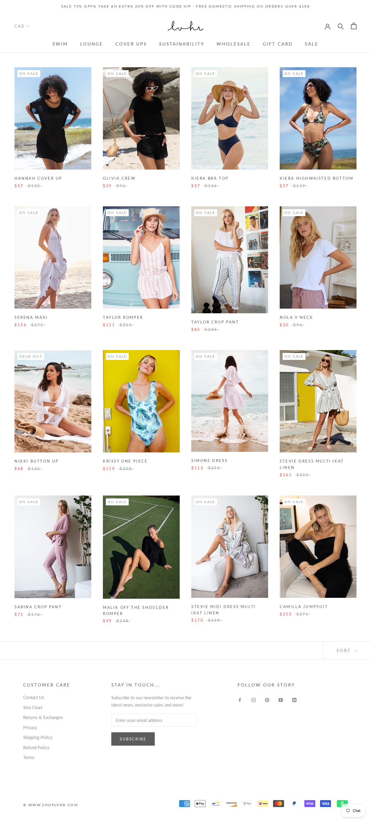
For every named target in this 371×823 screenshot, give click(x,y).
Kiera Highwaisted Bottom (316, 178)
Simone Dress (209, 460)
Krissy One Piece (125, 461)
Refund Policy (36, 747)
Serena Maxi (31, 317)
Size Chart (32, 707)
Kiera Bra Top (210, 178)
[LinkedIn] (294, 699)
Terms (28, 757)
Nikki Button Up (36, 461)
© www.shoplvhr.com (50, 805)
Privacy (30, 727)
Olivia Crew (119, 178)
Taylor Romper (123, 317)
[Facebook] (240, 699)
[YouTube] (281, 699)
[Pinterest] (267, 699)
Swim (60, 43)
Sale (312, 43)
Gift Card (278, 43)
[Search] (341, 26)
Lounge (91, 43)
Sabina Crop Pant (38, 606)
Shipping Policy (37, 737)
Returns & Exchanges (43, 717)
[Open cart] (354, 26)
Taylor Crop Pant (215, 322)
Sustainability (181, 43)
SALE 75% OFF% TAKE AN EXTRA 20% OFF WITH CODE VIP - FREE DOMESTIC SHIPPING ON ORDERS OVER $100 (185, 6)
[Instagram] (253, 699)
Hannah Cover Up (38, 178)
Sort (345, 650)
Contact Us (33, 697)
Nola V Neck (296, 317)
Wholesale (234, 43)
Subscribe (133, 739)
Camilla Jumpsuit (304, 606)
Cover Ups (131, 43)
